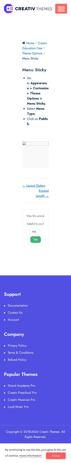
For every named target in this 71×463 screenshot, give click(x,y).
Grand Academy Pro (21, 385)
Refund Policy (17, 359)
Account (13, 319)
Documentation (18, 305)
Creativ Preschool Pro (22, 392)
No (34, 232)
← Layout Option (33, 185)
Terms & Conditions (20, 352)
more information (30, 455)
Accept (56, 455)
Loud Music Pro (18, 407)
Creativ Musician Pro (21, 399)
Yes (36, 239)
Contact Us (15, 312)
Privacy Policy (17, 345)
